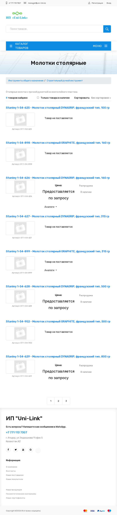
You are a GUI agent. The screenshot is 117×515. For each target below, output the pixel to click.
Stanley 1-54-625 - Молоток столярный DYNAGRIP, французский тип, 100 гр (58, 107)
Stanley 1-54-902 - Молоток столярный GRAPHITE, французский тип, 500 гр (58, 321)
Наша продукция (14, 490)
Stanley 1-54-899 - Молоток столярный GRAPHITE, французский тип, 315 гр (58, 251)
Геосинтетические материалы (21, 494)
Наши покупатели (14, 479)
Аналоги (49, 206)
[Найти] (107, 29)
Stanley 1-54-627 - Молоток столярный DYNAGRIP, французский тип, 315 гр (57, 216)
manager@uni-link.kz (37, 3)
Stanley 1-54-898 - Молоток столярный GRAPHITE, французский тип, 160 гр (58, 142)
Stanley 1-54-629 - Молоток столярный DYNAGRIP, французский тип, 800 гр (58, 356)
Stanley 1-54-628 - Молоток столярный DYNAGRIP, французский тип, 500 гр (58, 286)
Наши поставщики (14, 475)
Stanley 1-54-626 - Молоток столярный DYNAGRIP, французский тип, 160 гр (58, 177)
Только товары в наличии (55, 98)
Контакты (11, 471)
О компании (11, 467)
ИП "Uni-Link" (24, 418)
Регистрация (97, 3)
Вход (109, 3)
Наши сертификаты (15, 498)
